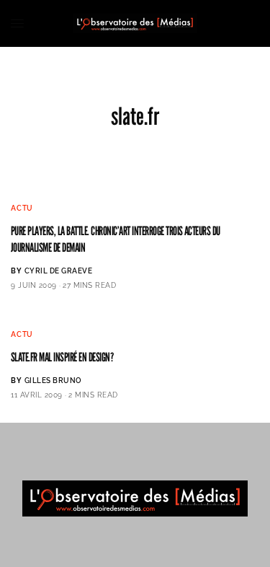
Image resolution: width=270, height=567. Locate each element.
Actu (22, 208)
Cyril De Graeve (58, 271)
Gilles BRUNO (53, 380)
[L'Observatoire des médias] (135, 23)
